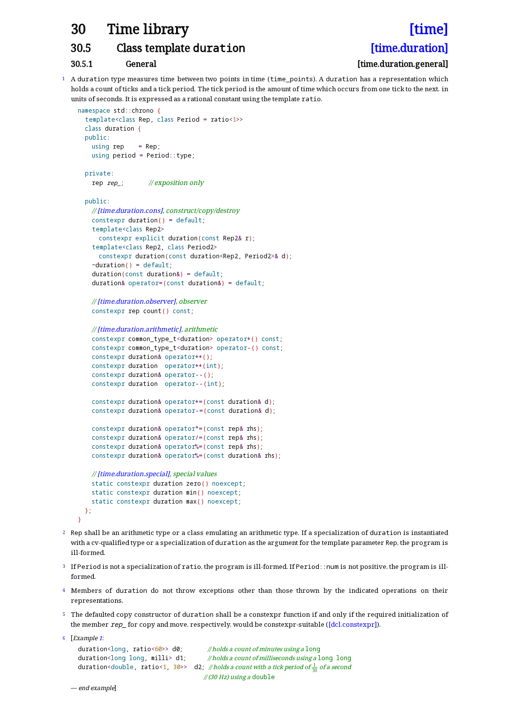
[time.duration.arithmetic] (139, 329)
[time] (428, 29)
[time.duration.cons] (130, 210)
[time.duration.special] (133, 473)
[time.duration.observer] (136, 301)
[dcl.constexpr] (352, 624)
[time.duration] (409, 47)
